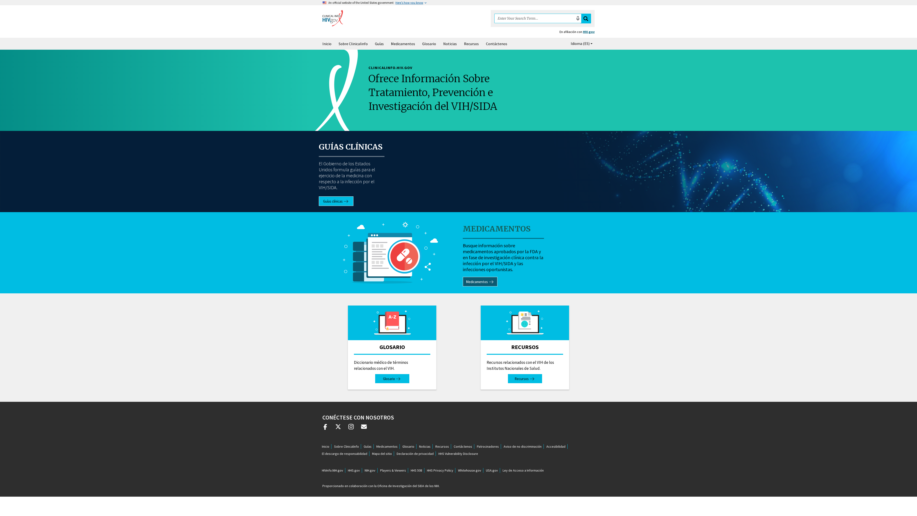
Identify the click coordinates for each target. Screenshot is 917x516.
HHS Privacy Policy (440, 470)
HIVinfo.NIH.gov (332, 470)
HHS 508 (416, 470)
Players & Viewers (393, 470)
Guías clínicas (351, 147)
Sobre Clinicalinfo (353, 43)
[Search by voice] (577, 18)
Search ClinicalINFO (586, 18)
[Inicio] (332, 18)
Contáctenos (496, 43)
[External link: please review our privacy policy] (325, 428)
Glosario (429, 43)
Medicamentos (403, 43)
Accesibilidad (555, 446)
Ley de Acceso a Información (523, 470)
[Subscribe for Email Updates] (364, 428)
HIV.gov (589, 32)
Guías (379, 43)
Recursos (471, 43)
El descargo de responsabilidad (344, 454)
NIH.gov (370, 470)
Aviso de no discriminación (523, 446)
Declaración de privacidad (415, 454)
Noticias (450, 43)
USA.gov (492, 470)
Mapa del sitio (382, 454)
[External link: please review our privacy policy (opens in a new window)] (338, 428)
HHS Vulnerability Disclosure (458, 454)
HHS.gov (354, 470)
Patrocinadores (488, 446)
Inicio (326, 43)
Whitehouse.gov (469, 470)
